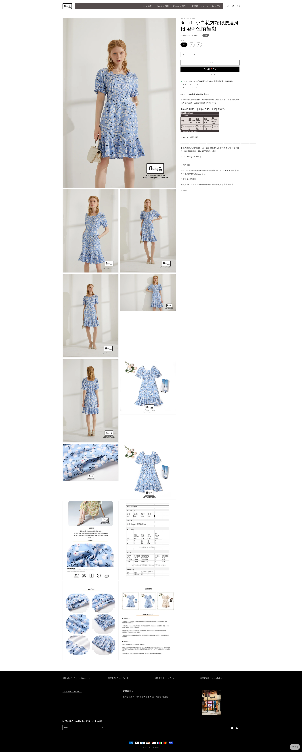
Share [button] (185, 191)
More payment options (210, 75)
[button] (228, 6)
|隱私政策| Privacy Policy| (118, 678)
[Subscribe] (102, 727)
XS (184, 45)
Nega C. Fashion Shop (153, 747)
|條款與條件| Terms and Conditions (76, 678)
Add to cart (210, 62)
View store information (191, 88)
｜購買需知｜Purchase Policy (210, 678)
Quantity (183, 50)
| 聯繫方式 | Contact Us (72, 691)
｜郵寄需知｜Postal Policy (163, 678)
